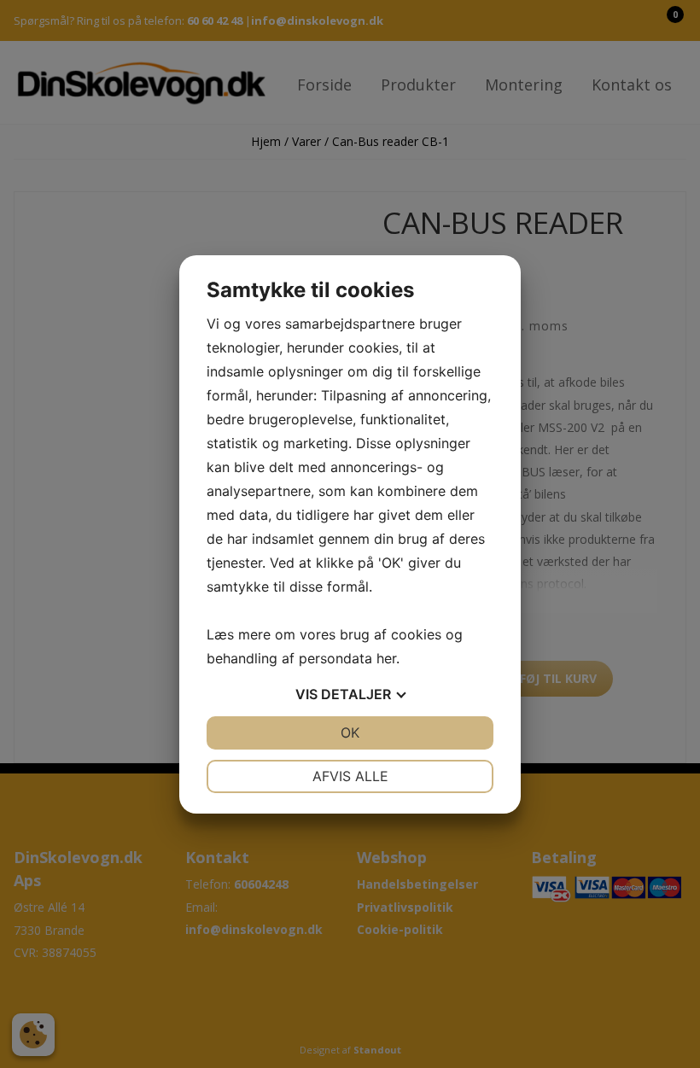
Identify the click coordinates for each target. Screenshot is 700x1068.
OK (350, 732)
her (386, 658)
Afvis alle (350, 776)
